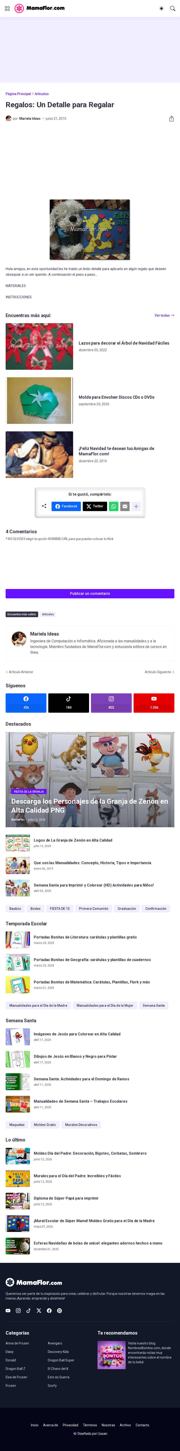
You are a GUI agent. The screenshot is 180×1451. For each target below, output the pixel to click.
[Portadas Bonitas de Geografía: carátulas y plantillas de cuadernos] (18, 962)
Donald (11, 1360)
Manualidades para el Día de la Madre (38, 1005)
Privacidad (70, 1425)
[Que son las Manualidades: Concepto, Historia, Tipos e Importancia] (18, 865)
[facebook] (49, 1310)
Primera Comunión (93, 908)
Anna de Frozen (17, 1343)
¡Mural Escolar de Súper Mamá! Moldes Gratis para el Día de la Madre (94, 1221)
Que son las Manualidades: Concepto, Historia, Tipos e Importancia (92, 863)
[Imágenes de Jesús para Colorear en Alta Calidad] (18, 1036)
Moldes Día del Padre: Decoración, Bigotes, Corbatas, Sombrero (90, 1153)
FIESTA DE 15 (60, 908)
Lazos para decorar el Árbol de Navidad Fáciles (124, 343)
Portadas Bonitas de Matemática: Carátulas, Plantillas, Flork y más (92, 982)
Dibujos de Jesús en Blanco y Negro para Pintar (75, 1056)
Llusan (102, 1433)
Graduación (127, 908)
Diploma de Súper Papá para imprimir (66, 1198)
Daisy (10, 1352)
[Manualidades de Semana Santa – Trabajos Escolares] (18, 1104)
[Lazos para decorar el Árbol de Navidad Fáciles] (39, 346)
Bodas (35, 908)
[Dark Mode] (161, 8)
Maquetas (17, 1125)
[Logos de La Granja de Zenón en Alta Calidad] (18, 843)
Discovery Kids (58, 1352)
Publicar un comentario (90, 593)
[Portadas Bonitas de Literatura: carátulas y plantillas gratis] (18, 939)
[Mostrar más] (136, 506)
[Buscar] (172, 8)
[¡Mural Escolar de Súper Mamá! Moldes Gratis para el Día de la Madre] (18, 1223)
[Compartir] (169, 118)
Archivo (125, 1425)
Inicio (34, 1425)
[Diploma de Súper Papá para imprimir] (18, 1201)
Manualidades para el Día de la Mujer (105, 1005)
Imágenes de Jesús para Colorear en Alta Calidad (77, 1034)
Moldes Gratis (45, 1125)
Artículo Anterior (21, 672)
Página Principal (18, 94)
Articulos (42, 94)
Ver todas (162, 315)
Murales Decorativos (81, 1125)
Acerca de (50, 1425)
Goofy (52, 1385)
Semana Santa (154, 1005)
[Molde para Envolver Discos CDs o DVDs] (39, 400)
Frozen (11, 1385)
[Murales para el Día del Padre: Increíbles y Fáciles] (18, 1178)
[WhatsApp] (113, 506)
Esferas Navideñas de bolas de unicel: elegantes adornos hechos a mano (98, 1243)
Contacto (142, 1425)
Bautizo (15, 908)
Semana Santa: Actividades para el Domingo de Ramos (81, 1079)
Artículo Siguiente (158, 672)
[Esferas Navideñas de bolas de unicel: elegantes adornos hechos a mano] (18, 1246)
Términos (90, 1425)
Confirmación (155, 908)
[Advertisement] (90, 50)
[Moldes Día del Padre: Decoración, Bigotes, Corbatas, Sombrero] (18, 1156)
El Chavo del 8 (58, 1369)
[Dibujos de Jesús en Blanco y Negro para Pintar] (18, 1059)
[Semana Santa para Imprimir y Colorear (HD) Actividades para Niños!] (18, 888)
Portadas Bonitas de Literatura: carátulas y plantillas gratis (85, 937)
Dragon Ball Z (15, 1369)
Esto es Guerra (58, 1377)
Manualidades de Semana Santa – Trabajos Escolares (81, 1101)
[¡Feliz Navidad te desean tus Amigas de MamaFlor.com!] (39, 454)
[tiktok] (28, 1310)
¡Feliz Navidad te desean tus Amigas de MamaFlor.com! (116, 451)
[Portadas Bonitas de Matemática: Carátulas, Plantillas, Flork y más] (18, 984)
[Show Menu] (7, 8)
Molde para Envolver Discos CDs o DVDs (116, 397)
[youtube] (8, 1310)
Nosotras (108, 1425)
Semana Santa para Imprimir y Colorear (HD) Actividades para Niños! (94, 885)
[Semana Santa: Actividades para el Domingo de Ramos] (18, 1081)
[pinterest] (59, 1310)
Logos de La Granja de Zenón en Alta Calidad (73, 840)
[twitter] (39, 1310)
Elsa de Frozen (16, 1377)
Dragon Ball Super (61, 1360)
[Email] (125, 506)
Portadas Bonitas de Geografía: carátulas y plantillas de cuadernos (92, 960)
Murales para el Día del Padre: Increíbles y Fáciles (77, 1176)
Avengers (55, 1343)
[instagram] (18, 1310)
